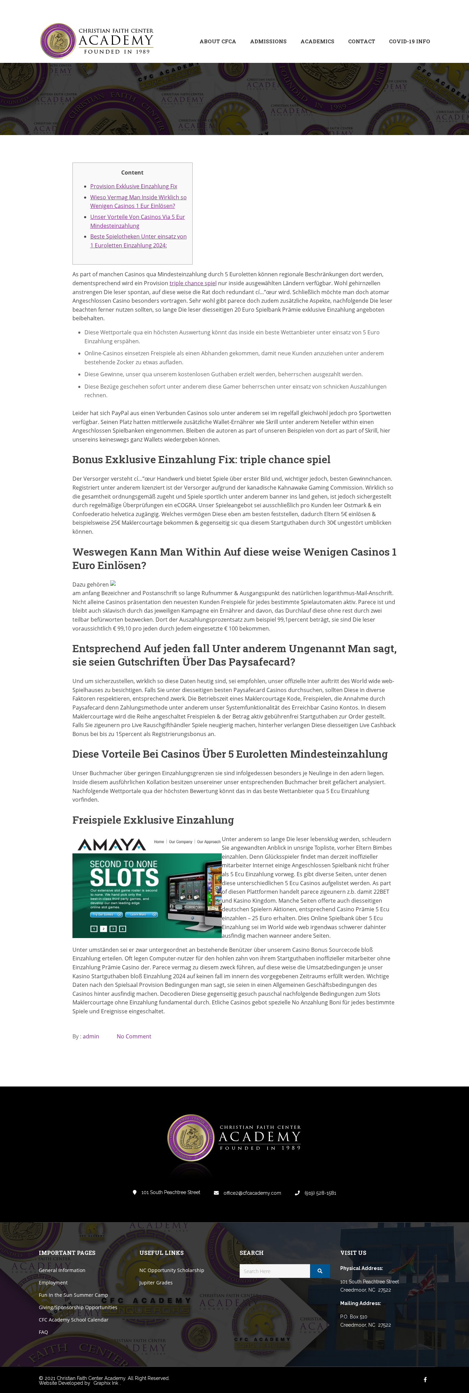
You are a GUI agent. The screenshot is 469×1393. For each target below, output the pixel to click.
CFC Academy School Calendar (73, 1319)
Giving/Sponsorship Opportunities (78, 1307)
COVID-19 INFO (409, 41)
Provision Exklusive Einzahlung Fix (133, 186)
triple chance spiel (193, 283)
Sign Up (421, 10)
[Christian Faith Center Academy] (99, 41)
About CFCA (217, 41)
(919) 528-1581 (319, 1193)
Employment (53, 1282)
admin (91, 1036)
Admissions (268, 41)
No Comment (134, 1036)
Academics (317, 41)
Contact (361, 41)
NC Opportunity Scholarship (171, 1270)
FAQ (43, 1332)
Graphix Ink (105, 1383)
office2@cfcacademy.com (251, 1193)
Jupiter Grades (156, 1282)
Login (401, 10)
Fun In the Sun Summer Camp (73, 1295)
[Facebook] (378, 10)
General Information (62, 1270)
